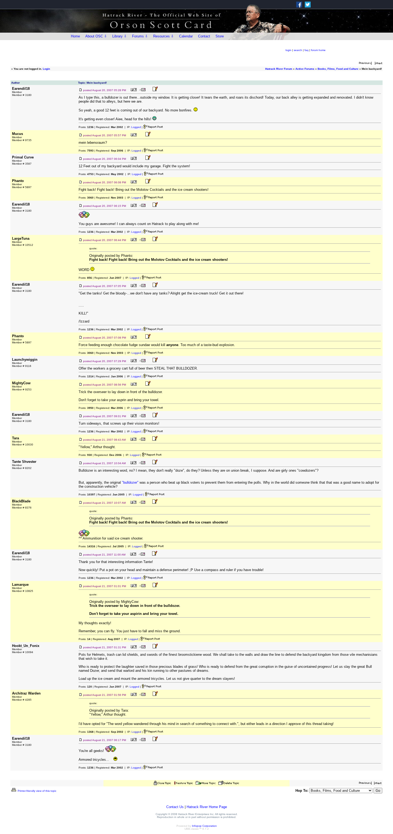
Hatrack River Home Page (207, 807)
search (298, 50)
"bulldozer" (130, 482)
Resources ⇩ (163, 36)
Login (46, 68)
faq (307, 50)
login (288, 50)
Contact (204, 36)
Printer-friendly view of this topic (36, 790)
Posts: (86, 127)
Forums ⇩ (140, 36)
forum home (318, 50)
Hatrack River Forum (278, 68)
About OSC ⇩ (96, 36)
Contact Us (175, 807)
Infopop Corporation (204, 825)
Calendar (186, 36)
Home (75, 36)
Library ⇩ (119, 36)
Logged (136, 127)
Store (219, 36)
